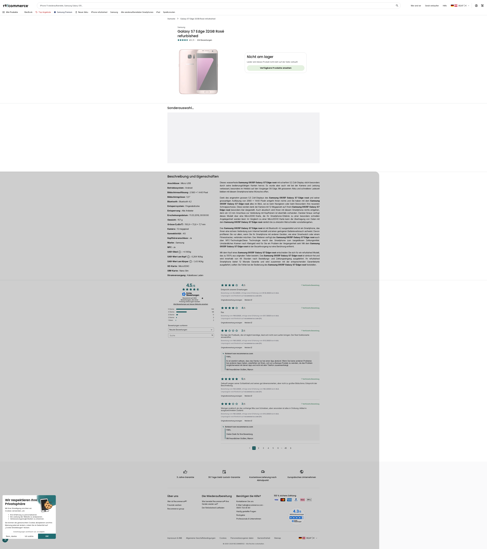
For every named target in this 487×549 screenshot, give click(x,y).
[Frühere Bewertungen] (250, 448)
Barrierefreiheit (264, 538)
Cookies (223, 538)
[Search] (397, 5)
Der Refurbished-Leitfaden (213, 508)
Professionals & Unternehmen (248, 519)
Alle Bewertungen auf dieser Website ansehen (190, 304)
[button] (460, 5)
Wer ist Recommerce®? (177, 501)
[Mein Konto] (476, 5)
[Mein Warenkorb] (482, 5)
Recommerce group (175, 509)
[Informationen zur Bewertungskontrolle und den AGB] (202, 298)
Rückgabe (240, 515)
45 (286, 448)
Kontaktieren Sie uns (245, 501)
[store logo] (16, 5)
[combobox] (215, 6)
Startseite (171, 19)
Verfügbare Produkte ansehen (275, 67)
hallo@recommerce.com (252, 505)
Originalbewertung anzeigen (231, 300)
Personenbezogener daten (242, 538)
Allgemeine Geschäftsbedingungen (200, 538)
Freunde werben (174, 505)
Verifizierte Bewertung (311, 285)
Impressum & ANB (174, 538)
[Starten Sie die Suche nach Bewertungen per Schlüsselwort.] (212, 335)
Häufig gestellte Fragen (246, 511)
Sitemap (277, 538)
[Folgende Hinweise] (291, 448)
